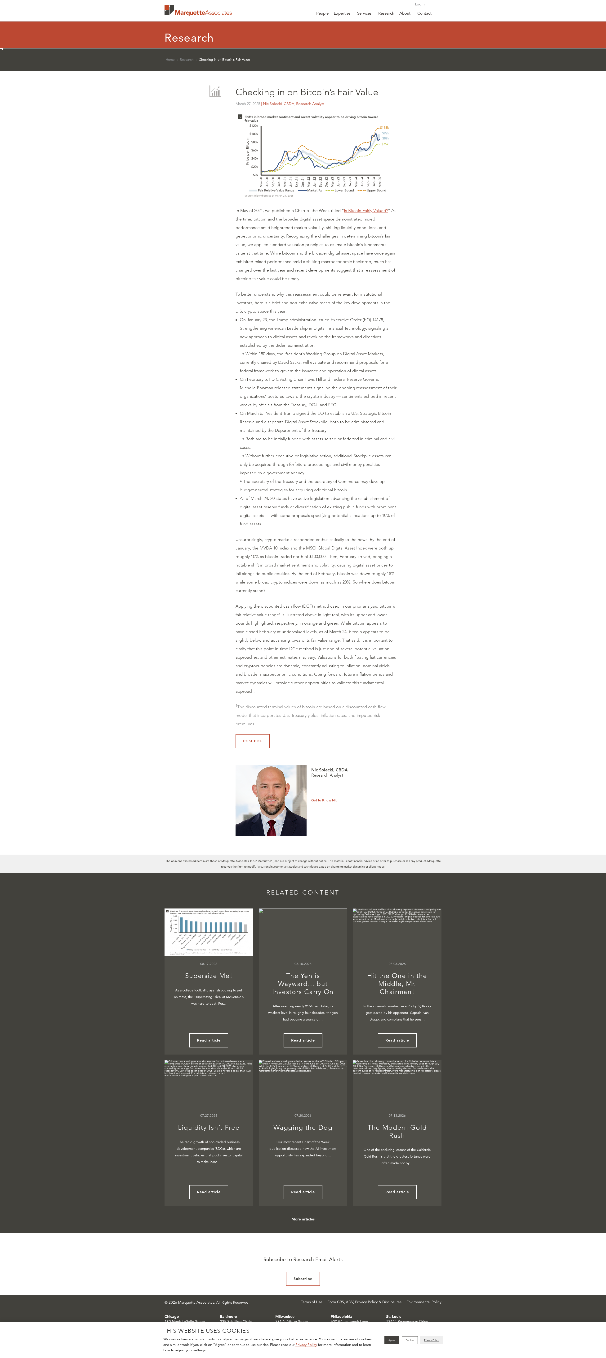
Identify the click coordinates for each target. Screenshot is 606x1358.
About (404, 13)
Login (420, 4)
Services (364, 13)
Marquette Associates (198, 10)
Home (170, 59)
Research (386, 13)
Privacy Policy (306, 1344)
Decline (410, 1340)
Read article (209, 1040)
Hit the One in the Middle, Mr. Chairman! (397, 983)
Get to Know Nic (324, 800)
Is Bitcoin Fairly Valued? (366, 210)
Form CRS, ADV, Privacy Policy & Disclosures (364, 1302)
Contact (424, 13)
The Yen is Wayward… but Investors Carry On (303, 983)
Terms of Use (311, 1302)
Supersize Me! (209, 976)
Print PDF (252, 741)
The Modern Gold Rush (397, 1131)
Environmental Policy (423, 1302)
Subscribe (303, 1278)
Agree (391, 1340)
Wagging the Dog (302, 1127)
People (322, 13)
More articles (303, 1219)
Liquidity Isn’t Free (209, 1127)
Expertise (342, 13)
